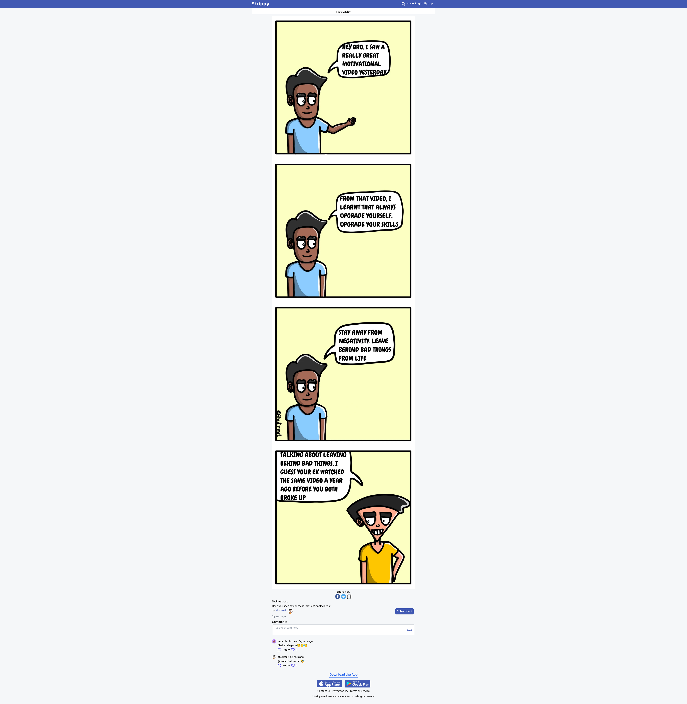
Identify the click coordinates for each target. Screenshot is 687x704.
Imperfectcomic (288, 641)
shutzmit (281, 610)
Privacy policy (340, 691)
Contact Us (323, 691)
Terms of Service (360, 691)
